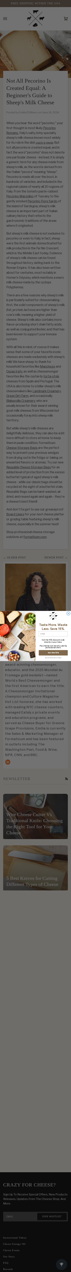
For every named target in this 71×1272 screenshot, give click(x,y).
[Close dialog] (68, 613)
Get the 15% (53, 653)
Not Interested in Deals (53, 658)
